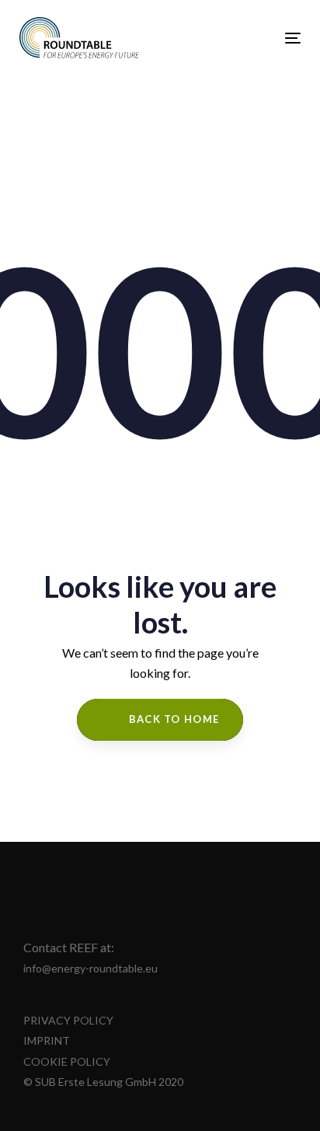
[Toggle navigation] (254, 38)
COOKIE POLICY (66, 1061)
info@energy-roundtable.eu (90, 968)
